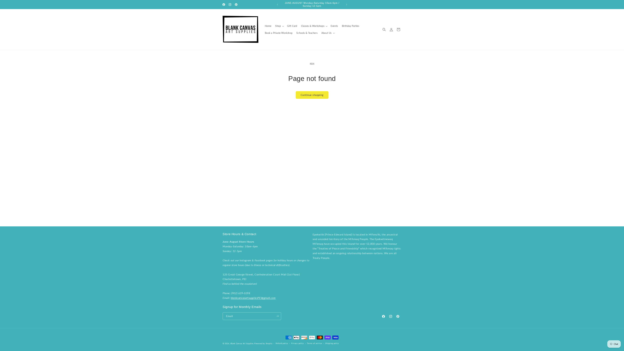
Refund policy (282, 343)
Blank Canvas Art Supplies (242, 343)
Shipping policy (332, 343)
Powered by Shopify (263, 343)
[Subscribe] (277, 316)
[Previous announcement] (277, 4)
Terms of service (314, 343)
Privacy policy (297, 343)
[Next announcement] (346, 4)
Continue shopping (312, 94)
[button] (279, 26)
